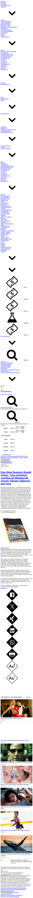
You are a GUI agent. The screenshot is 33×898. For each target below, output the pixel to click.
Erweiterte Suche (5, 113)
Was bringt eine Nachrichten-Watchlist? (10, 369)
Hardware (3, 218)
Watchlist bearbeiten (5, 367)
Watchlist (26, 360)
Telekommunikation (5, 248)
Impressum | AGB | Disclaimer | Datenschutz (11, 895)
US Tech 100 (4, 61)
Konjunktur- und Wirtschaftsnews (9, 27)
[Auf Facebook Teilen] (12, 600)
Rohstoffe (3, 244)
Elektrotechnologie (5, 205)
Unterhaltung (4, 250)
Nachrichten (4, 2)
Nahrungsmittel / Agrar (6, 239)
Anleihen (26, 299)
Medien (2, 97)
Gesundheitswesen (5, 212)
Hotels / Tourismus (5, 221)
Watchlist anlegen (5, 371)
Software (3, 246)
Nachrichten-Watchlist (6, 364)
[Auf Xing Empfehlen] (12, 624)
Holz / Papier (4, 219)
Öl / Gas (3, 241)
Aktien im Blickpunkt (6, 21)
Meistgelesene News (6, 25)
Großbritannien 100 (5, 64)
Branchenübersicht (5, 84)
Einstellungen (4, 368)
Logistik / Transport (5, 232)
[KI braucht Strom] (15, 546)
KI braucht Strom (5, 548)
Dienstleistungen (5, 203)
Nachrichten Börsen (5, 889)
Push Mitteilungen (5, 460)
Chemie (2, 201)
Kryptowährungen (5, 336)
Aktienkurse (4, 127)
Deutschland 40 (4, 53)
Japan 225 (3, 68)
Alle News (3, 6)
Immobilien (3, 222)
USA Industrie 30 (5, 58)
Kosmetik (3, 229)
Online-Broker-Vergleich (7, 132)
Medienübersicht (5, 99)
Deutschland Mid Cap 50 (7, 55)
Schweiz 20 (3, 65)
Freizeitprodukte (5, 211)
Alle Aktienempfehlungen (7, 31)
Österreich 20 (4, 66)
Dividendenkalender (5, 131)
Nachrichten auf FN (5, 5)
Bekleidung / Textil (5, 198)
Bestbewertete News (6, 24)
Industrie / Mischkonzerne (7, 223)
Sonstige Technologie (6, 247)
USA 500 (3, 59)
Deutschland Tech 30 (6, 57)
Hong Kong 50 (4, 69)
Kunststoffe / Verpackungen (7, 230)
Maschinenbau (4, 235)
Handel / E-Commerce (6, 216)
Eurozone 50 (4, 62)
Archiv (2, 100)
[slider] (3, 467)
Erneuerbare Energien (6, 207)
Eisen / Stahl (4, 204)
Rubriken (3, 20)
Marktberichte (4, 28)
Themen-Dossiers (5, 36)
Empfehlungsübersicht (6, 30)
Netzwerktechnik (5, 240)
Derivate (26, 311)
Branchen (3, 83)
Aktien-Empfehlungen (15, 889)
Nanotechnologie (5, 237)
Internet (2, 225)
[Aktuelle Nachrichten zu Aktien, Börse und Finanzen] (7, 394)
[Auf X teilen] (12, 612)
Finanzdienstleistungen (6, 209)
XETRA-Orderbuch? (6, 148)
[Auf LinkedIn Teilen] (12, 636)
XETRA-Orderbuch (5, 145)
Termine (3, 35)
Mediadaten (16, 892)
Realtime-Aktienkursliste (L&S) (8, 129)
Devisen (26, 334)
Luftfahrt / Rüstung (5, 233)
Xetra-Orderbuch (12, 888)
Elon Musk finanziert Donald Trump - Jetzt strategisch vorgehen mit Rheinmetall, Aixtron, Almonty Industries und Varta (16, 478)
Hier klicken (4, 588)
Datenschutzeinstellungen (7, 892)
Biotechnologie (4, 200)
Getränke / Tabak (5, 214)
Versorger (3, 251)
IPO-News (3, 34)
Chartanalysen (4, 32)
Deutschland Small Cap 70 (7, 54)
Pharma (2, 243)
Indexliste (3, 163)
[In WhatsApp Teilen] (12, 647)
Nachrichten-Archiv (9, 891)
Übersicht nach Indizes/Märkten (8, 51)
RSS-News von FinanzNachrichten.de (10, 896)
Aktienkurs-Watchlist (6, 365)
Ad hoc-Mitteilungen (6, 23)
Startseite (3, 1)
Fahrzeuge (3, 208)
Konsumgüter (4, 228)
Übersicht (3, 147)
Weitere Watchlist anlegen (7, 362)
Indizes (2, 50)
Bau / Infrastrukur (5, 197)
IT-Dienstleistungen (5, 226)
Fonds (25, 287)
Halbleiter (3, 215)
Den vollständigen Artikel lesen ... (9, 511)
